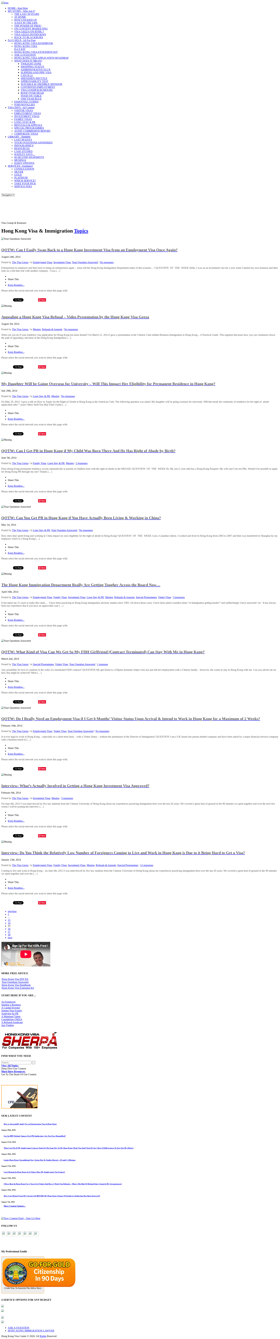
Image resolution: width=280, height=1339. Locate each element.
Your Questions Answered (15, 982)
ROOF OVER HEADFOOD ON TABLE (32, 94)
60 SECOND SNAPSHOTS (29, 157)
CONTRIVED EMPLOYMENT (38, 87)
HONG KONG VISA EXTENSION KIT (36, 52)
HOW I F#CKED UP (25, 20)
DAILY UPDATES (24, 163)
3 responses (179, 597)
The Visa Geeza (20, 262)
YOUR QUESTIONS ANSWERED (33, 142)
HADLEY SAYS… (24, 154)
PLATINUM (21, 177)
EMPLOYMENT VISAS (27, 113)
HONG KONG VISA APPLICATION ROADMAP (41, 57)
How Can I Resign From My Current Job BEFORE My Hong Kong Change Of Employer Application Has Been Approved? (52, 1196)
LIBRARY (19, 136)
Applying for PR (9, 1013)
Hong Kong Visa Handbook (16, 985)
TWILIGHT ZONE (31, 63)
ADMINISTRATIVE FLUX (36, 69)
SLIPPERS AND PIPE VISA (36, 72)
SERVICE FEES (23, 186)
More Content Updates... (15, 1206)
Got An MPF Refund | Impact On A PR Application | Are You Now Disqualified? (35, 1136)
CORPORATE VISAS (26, 133)
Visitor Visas (164, 597)
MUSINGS (20, 160)
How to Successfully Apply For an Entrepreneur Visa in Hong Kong (30, 1124)
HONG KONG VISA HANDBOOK (33, 43)
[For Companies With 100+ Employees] (29, 1048)
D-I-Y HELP (22, 40)
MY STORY (21, 11)
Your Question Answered (85, 262)
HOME (18, 8)
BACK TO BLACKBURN (28, 37)
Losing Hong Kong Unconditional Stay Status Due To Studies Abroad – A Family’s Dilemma (40, 1160)
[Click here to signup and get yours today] (140, 1097)
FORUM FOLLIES (24, 104)
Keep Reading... (16, 285)
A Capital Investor (10, 1007)
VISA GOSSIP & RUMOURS (37, 90)
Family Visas (39, 463)
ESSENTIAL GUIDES (26, 101)
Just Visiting (7, 1025)
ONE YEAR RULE (31, 98)
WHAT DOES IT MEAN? (28, 60)
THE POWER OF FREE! (27, 25)
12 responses (146, 865)
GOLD (18, 174)
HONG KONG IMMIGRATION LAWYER (31, 1330)
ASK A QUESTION (25, 55)
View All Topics (10, 1065)
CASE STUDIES (23, 151)
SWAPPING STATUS (32, 66)
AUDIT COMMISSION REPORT (32, 131)
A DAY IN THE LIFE (26, 22)
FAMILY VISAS (23, 119)
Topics (81, 231)
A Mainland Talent (10, 1016)
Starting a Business (11, 1004)
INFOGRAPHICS (24, 145)
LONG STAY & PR (24, 122)
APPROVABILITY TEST (34, 81)
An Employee (8, 1001)
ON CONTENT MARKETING (31, 28)
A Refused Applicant (12, 1022)
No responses (107, 262)
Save (43, 300)
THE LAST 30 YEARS (26, 14)
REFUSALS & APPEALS (28, 125)
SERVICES (20, 166)
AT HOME (20, 17)
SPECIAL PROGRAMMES (29, 128)
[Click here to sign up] (20, 1218)
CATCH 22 (27, 75)
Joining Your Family (11, 1010)
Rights (43, 1336)
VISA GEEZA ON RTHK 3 (29, 31)
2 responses (82, 463)
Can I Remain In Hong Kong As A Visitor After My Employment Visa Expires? (34, 1172)
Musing (37, 329)
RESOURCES (22, 148)
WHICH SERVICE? (25, 180)
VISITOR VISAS (23, 110)
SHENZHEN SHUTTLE (34, 78)
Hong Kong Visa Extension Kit (18, 988)
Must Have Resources (13, 1071)
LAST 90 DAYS (23, 139)
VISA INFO (21, 107)
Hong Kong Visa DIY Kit (15, 979)
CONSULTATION (24, 168)
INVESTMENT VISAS (26, 116)
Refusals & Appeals (52, 329)
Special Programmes (146, 597)
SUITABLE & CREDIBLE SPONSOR (41, 84)
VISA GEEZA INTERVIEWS (30, 34)
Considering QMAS (11, 1019)
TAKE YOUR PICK (25, 183)
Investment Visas (62, 262)
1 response (102, 664)
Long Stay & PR (41, 396)
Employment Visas (42, 262)
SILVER (18, 171)
